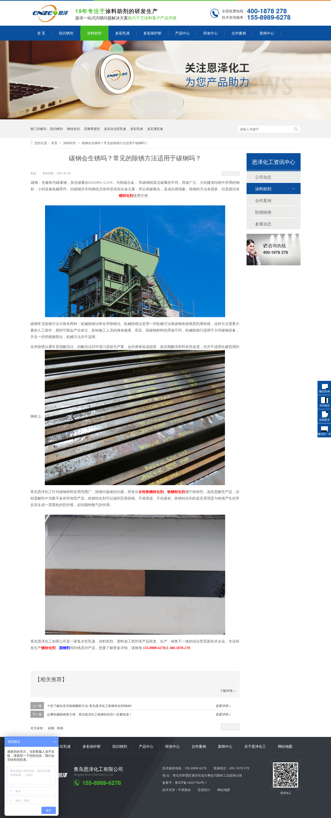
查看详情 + (223, 705)
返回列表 (230, 173)
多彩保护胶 (152, 33)
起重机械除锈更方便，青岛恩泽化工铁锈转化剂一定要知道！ (89, 714)
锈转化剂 (73, 128)
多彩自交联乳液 (115, 128)
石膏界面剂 (92, 128)
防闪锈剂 (66, 33)
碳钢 (51, 728)
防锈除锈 (263, 212)
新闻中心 (267, 33)
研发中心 (210, 33)
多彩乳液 (122, 33)
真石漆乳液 (155, 128)
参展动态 (263, 224)
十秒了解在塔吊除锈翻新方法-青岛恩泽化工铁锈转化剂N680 (89, 705)
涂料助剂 (94, 33)
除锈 (60, 728)
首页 (54, 143)
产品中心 (182, 33)
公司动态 (263, 177)
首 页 (41, 33)
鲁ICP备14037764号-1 (191, 782)
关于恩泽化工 (255, 746)
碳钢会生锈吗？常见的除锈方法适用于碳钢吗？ (115, 143)
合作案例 (238, 33)
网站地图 (285, 746)
